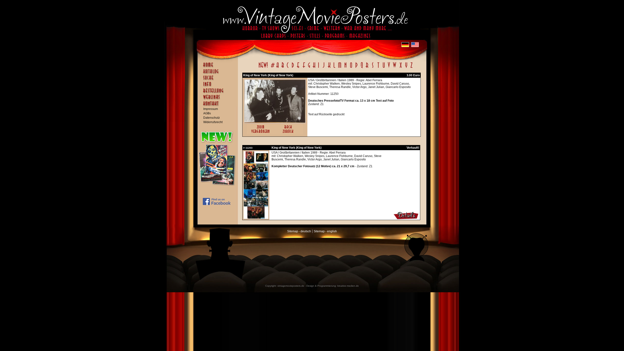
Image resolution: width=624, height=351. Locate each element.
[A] (277, 67)
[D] (292, 67)
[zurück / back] (289, 133)
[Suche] (218, 79)
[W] (394, 67)
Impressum (210, 109)
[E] (298, 67)
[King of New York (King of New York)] (274, 122)
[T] (378, 67)
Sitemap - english (325, 231)
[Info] (218, 86)
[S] (372, 67)
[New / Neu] (263, 67)
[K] (329, 67)
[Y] (406, 67)
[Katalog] (218, 73)
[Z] (411, 67)
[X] (400, 67)
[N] (345, 67)
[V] (388, 67)
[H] (314, 67)
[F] (303, 67)
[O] (351, 67)
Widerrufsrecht (213, 122)
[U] (383, 67)
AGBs (207, 113)
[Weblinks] (218, 99)
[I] (319, 67)
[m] (340, 67)
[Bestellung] (218, 93)
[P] (356, 67)
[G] (309, 67)
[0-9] (272, 67)
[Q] (361, 67)
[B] (282, 67)
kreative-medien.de (348, 285)
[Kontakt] (218, 105)
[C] (287, 67)
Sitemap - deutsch (299, 231)
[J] (323, 67)
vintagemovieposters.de (290, 285)
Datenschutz (211, 117)
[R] (367, 67)
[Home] (218, 67)
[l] (334, 67)
